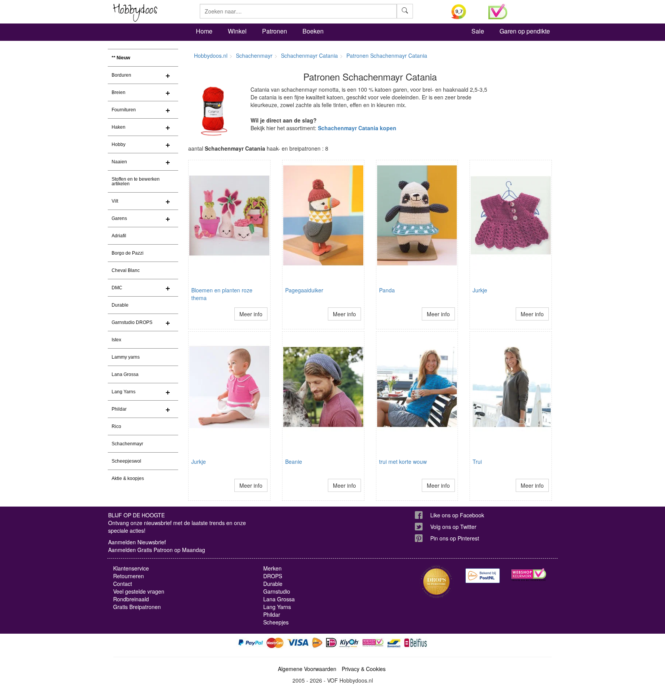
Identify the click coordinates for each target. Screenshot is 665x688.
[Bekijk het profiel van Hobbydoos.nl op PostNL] (482, 575)
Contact (122, 583)
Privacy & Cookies (364, 669)
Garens (119, 218)
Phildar (119, 409)
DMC (117, 287)
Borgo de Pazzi (128, 253)
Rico (116, 426)
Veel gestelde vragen (138, 591)
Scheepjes (276, 622)
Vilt (115, 201)
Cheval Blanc (126, 270)
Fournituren (124, 109)
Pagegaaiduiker (304, 290)
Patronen (274, 31)
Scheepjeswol (126, 461)
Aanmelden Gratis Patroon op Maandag (156, 550)
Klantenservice (131, 568)
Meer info (250, 314)
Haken (118, 127)
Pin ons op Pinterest (454, 538)
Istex (116, 339)
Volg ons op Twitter (453, 526)
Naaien (119, 161)
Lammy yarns (126, 357)
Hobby (118, 144)
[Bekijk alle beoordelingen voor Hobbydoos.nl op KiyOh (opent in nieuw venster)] (464, 11)
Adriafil (119, 235)
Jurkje (480, 290)
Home (204, 31)
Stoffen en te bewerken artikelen (136, 181)
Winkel (237, 31)
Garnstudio (276, 591)
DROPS (272, 576)
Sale (477, 31)
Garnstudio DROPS (132, 322)
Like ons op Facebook (457, 515)
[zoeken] (405, 11)
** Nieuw (121, 57)
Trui (477, 461)
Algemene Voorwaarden (307, 669)
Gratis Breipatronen (137, 607)
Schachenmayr (127, 443)
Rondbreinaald (131, 599)
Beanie (293, 461)
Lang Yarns (123, 391)
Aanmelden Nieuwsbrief (137, 542)
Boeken (313, 31)
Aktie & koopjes (128, 478)
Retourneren (128, 576)
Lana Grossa (125, 374)
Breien (118, 92)
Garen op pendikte (525, 31)
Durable (120, 305)
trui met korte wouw (403, 461)
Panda (387, 290)
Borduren (121, 75)
